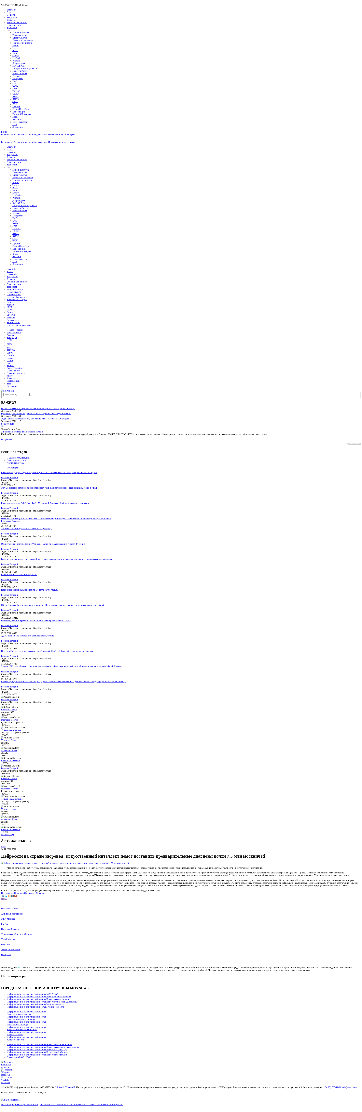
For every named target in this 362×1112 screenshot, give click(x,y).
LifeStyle (16, 58)
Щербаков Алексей (10, 521)
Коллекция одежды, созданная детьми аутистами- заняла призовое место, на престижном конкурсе (49, 472)
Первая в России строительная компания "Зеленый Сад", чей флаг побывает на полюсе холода (47, 651)
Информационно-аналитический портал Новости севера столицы (38, 999)
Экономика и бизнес (17, 22)
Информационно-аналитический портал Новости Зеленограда (37, 1049)
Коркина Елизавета (10, 760)
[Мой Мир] (12, 896)
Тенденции (12, 17)
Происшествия (14, 25)
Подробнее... (7, 439)
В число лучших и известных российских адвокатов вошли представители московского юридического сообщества (56, 559)
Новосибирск (18, 111)
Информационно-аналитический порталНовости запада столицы (26, 1012)
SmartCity (11, 9)
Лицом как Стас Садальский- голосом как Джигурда (26, 528)
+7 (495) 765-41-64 (332, 1087)
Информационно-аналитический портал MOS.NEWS (32, 994)
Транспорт (12, 27)
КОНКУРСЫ (18, 66)
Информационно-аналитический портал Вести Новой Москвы (37, 1052)
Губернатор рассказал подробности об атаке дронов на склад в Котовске (36, 413)
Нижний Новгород (21, 114)
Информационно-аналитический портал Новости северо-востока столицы (43, 1047)
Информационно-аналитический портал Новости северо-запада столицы (42, 1002)
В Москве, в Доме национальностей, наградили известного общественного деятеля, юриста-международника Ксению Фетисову (63, 681)
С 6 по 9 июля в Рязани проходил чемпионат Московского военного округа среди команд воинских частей (52, 605)
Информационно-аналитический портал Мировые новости (35, 1004)
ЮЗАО (15, 99)
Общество (12, 15)
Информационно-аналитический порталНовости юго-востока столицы (26, 1028)
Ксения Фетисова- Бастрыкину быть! (19, 574)
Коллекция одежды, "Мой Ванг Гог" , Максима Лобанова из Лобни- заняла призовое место (45, 503)
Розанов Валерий (9, 477)
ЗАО (14, 89)
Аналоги (16, 119)
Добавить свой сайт (354, 444)
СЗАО (15, 101)
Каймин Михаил (9, 709)
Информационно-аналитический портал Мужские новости (35, 1007)
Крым (15, 117)
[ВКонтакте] (3, 896)
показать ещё (7, 424)
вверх (4, 898)
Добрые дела (18, 63)
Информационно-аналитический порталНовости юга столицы (26, 1023)
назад (3, 846)
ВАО (14, 104)
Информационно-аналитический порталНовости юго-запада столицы (26, 1018)
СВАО (15, 94)
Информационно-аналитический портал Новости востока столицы (39, 1044)
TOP (14, 124)
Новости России (20, 71)
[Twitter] (6, 896)
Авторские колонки (23, 134)
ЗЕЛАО (16, 106)
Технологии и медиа (22, 43)
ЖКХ (15, 50)
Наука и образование (22, 40)
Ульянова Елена (8, 740)
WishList (16, 60)
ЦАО (14, 81)
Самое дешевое (19, 122)
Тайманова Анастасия (11, 730)
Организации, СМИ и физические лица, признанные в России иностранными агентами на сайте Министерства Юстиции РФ (62, 1104)
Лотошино (17, 127)
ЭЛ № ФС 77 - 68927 (65, 1087)
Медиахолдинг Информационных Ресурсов (54, 134)
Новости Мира (19, 73)
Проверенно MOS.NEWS (19, 1057)
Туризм (16, 48)
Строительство (19, 38)
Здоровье (11, 20)
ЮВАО (15, 96)
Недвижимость (19, 35)
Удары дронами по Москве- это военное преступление (27, 635)
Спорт (15, 55)
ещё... (9, 30)
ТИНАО (16, 91)
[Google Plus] (15, 896)
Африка (16, 76)
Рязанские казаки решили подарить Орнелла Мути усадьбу (29, 590)
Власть (10, 12)
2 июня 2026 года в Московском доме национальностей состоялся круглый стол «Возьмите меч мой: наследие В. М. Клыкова (61, 666)
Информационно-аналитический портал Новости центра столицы (39, 996)
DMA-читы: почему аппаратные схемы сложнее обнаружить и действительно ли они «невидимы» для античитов (56, 518)
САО (14, 83)
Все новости (7, 134)
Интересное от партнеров (24, 68)
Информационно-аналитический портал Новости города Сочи (37, 1054)
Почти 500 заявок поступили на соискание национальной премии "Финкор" (38, 408)
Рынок (15, 45)
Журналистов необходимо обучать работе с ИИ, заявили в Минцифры (35, 418)
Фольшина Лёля (9, 750)
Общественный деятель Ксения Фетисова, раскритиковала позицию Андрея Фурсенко (43, 544)
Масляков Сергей (9, 720)
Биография (17, 78)
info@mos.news (349, 1087)
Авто (14, 53)
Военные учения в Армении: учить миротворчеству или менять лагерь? (36, 620)
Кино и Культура (20, 32)
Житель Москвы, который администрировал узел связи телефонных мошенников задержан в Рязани (49, 488)
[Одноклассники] (9, 896)
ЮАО (15, 86)
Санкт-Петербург (20, 109)
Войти (4, 132)
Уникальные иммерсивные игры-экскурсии (22, 431)
